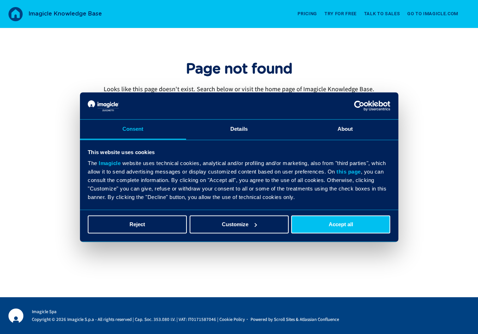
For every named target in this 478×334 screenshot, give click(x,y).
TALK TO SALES (382, 13)
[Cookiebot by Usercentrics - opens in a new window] (359, 105)
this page (348, 172)
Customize (235, 224)
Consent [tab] (133, 129)
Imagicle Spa (44, 312)
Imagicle (110, 163)
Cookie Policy (232, 319)
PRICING (307, 13)
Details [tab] (239, 129)
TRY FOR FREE (340, 13)
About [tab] (345, 129)
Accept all (341, 224)
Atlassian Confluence (319, 319)
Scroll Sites (284, 319)
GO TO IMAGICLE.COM (432, 13)
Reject (137, 224)
